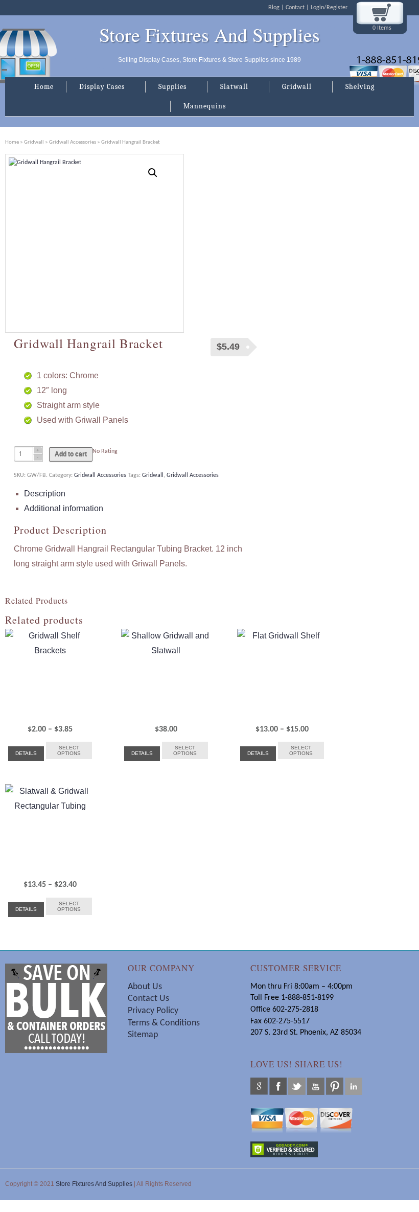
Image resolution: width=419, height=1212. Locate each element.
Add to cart (71, 454)
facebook (278, 1086)
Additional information (63, 508)
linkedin (353, 1086)
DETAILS (26, 753)
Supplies (166, 87)
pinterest (334, 1086)
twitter (297, 1086)
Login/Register (329, 8)
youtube (315, 1086)
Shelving (353, 87)
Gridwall (290, 87)
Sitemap (143, 1035)
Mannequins (198, 107)
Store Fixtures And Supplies (209, 34)
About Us (145, 987)
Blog (274, 8)
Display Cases (95, 87)
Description (44, 493)
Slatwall (227, 87)
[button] (153, 173)
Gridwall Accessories (72, 142)
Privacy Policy (153, 1011)
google (259, 1086)
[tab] (141, 494)
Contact (295, 8)
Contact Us (148, 998)
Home (44, 86)
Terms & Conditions (165, 1023)
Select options (69, 750)
